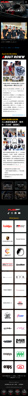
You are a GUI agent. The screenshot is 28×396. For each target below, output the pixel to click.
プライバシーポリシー (14, 382)
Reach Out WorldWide (17, 115)
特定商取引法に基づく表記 (11, 384)
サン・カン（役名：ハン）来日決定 (10, 47)
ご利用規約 (20, 384)
